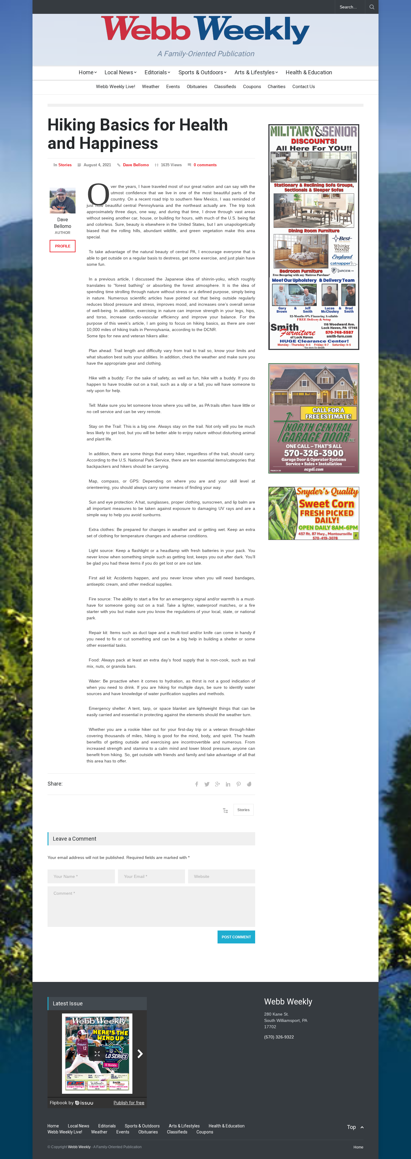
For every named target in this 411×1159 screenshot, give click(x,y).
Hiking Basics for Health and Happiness (138, 134)
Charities (277, 86)
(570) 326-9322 (279, 1037)
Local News (119, 72)
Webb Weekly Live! (115, 86)
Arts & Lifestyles (255, 72)
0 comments (205, 165)
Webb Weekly (79, 1147)
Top (351, 1127)
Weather (150, 86)
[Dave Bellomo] (63, 200)
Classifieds (225, 86)
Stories (65, 165)
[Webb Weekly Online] (205, 35)
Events (173, 86)
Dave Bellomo (136, 165)
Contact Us (303, 86)
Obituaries (197, 86)
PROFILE (62, 246)
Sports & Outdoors (200, 72)
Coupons (252, 86)
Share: (55, 783)
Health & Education (309, 72)
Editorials (156, 72)
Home (86, 72)
